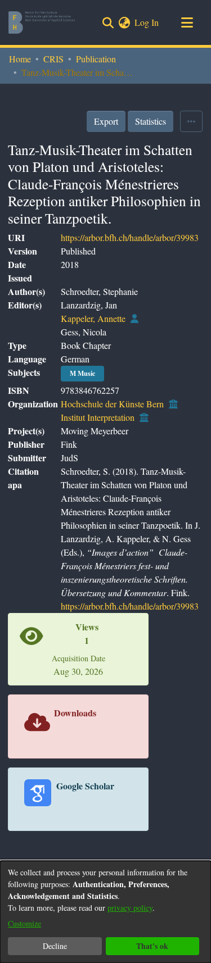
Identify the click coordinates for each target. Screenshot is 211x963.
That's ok (152, 946)
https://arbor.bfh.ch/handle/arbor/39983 (130, 237)
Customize (24, 923)
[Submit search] (108, 22)
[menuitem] (124, 22)
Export (106, 121)
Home (20, 59)
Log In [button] (147, 22)
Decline (55, 946)
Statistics (150, 121)
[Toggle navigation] (187, 22)
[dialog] (105, 912)
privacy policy (129, 907)
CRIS (53, 59)
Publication (96, 59)
